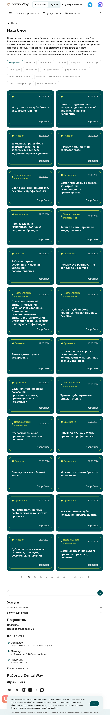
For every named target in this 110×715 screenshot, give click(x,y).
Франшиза (16, 682)
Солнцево (17, 642)
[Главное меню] (10, 13)
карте (24, 668)
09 (64, 577)
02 (35, 577)
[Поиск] (100, 13)
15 (75, 577)
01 (29, 577)
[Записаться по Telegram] (90, 4)
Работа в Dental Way (25, 675)
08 (58, 577)
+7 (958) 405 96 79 (72, 4)
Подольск (17, 659)
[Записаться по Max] (100, 4)
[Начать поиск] (100, 593)
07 (52, 577)
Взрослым (40, 4)
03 (41, 577)
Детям (54, 4)
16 (81, 577)
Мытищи (16, 651)
